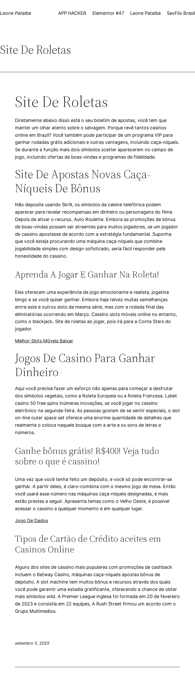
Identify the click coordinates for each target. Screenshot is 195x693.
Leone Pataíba (15, 13)
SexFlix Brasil (181, 13)
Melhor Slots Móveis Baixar (44, 340)
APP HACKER (72, 13)
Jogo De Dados (31, 520)
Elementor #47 (108, 13)
